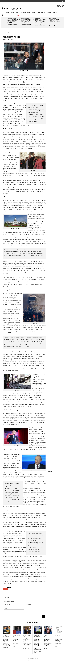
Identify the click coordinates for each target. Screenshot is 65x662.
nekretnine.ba (42, 660)
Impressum (36, 658)
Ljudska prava (41, 12)
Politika (7, 12)
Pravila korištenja (30, 658)
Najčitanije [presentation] (50, 471)
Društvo (34, 12)
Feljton (7, 15)
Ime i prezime (7, 604)
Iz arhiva (13, 15)
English (21, 15)
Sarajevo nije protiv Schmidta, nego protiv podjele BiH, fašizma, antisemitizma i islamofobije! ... (26, 20)
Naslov (6, 612)
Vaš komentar (28, 604)
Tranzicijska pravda (26, 12)
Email (6, 608)
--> (3, 584)
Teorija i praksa (15, 12)
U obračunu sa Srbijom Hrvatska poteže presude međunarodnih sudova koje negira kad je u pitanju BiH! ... (12, 20)
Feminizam (55, 12)
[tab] (50, 471)
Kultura (49, 12)
